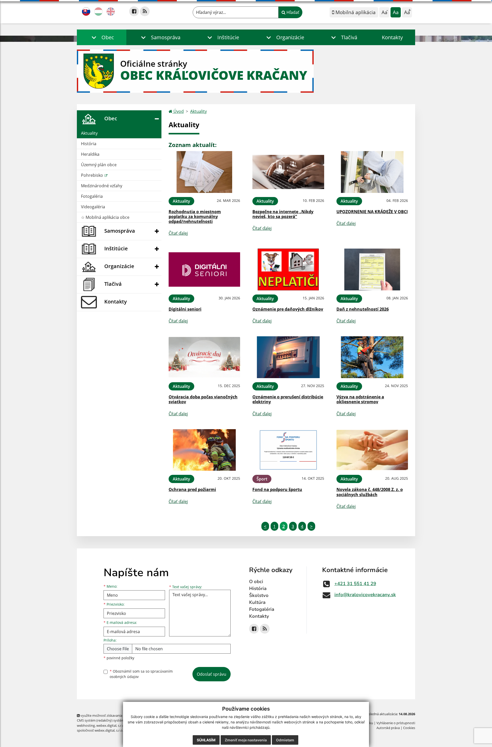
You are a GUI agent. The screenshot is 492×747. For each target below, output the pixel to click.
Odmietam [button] (285, 740)
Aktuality (89, 133)
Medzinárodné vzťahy (101, 186)
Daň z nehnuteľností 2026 (362, 309)
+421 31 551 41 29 (355, 584)
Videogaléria (93, 207)
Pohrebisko (92, 175)
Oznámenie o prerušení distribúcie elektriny (287, 399)
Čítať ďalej (178, 233)
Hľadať (292, 12)
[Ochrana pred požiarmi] (204, 450)
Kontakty (392, 37)
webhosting (86, 725)
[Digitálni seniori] (204, 269)
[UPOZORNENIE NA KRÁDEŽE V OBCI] (372, 172)
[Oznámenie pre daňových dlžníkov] (288, 269)
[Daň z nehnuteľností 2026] (372, 269)
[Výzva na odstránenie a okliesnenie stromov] (372, 357)
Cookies (409, 727)
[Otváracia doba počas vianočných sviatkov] (204, 357)
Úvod (178, 111)
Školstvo (259, 595)
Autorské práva (388, 727)
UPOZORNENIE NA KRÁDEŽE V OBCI (372, 211)
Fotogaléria (92, 196)
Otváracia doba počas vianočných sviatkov (203, 399)
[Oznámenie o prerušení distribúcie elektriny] (288, 357)
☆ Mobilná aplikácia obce (105, 217)
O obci (256, 581)
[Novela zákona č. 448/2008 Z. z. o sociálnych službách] (372, 450)
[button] (101, 37)
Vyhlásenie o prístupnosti (395, 723)
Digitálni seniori (185, 309)
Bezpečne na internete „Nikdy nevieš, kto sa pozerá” (282, 214)
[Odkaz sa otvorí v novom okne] (134, 11)
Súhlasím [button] (206, 740)
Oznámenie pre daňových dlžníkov (287, 309)
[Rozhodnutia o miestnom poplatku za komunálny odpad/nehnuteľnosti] (204, 172)
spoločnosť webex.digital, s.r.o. (100, 730)
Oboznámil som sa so (141, 674)
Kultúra (257, 602)
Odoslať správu (211, 674)
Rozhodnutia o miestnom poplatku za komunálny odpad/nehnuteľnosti (195, 216)
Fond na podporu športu (277, 489)
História (88, 143)
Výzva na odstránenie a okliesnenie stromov (360, 399)
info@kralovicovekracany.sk (365, 595)
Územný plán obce (99, 165)
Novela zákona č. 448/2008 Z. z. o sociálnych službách (369, 492)
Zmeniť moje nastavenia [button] (246, 740)
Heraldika (90, 154)
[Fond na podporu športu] (288, 450)
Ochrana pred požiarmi (192, 489)
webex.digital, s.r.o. (110, 725)
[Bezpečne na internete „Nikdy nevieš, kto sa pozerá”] (288, 172)
